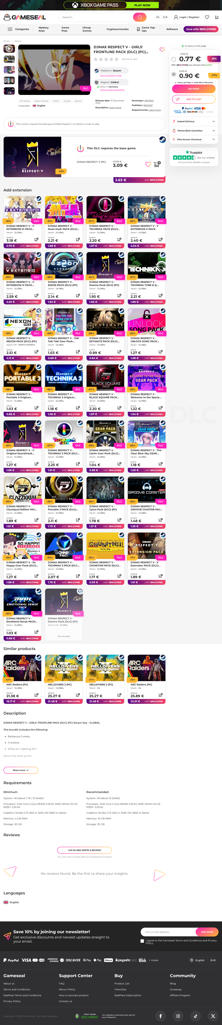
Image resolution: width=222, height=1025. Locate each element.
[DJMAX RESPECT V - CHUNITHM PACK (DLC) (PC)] (105, 546)
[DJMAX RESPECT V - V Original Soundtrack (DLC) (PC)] (22, 433)
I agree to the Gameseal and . (181, 941)
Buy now (193, 88)
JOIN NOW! (207, 932)
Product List (121, 983)
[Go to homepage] (24, 17)
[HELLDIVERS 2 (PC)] (64, 668)
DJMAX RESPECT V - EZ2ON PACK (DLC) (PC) (63, 284)
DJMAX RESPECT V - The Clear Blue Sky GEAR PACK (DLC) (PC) (146, 452)
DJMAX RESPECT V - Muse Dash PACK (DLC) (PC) (62, 227)
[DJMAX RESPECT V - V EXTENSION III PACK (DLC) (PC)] (22, 209)
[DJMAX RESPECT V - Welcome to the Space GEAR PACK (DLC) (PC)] (146, 377)
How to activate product (74, 995)
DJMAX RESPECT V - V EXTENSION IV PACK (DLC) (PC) (20, 284)
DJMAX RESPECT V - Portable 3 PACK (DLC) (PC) (62, 508)
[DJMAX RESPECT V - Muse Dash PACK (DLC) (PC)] (64, 209)
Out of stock (64, 636)
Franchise (120, 989)
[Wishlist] (207, 18)
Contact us (65, 1001)
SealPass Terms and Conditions (22, 995)
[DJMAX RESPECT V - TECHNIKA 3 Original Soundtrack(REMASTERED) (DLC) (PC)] (64, 377)
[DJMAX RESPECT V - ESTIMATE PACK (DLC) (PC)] (105, 321)
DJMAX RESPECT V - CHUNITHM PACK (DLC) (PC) (104, 564)
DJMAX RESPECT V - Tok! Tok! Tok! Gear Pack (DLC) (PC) (63, 340)
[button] (216, 18)
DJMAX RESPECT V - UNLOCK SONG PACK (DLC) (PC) (144, 340)
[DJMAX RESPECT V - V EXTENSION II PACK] (146, 209)
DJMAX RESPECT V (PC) (91, 162)
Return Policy (67, 989)
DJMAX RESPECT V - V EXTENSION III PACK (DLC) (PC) (20, 227)
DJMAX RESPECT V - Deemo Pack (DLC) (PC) (104, 284)
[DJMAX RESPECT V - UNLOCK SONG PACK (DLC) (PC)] (146, 321)
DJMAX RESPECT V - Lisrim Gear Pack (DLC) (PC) (103, 452)
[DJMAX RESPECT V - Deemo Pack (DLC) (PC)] (105, 265)
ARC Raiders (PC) (17, 684)
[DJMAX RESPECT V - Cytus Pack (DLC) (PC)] (105, 489)
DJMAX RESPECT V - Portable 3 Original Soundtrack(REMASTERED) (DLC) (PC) (22, 396)
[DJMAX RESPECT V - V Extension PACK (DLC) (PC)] (146, 546)
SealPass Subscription (127, 995)
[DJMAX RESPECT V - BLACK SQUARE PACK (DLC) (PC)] (105, 377)
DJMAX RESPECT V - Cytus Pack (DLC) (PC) (103, 508)
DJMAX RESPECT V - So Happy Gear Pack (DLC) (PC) (21, 564)
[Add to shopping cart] (157, 164)
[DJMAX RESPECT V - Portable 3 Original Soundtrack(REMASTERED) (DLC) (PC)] (22, 377)
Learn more (115, 107)
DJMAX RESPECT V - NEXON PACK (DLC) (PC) (21, 340)
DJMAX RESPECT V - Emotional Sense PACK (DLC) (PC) (20, 620)
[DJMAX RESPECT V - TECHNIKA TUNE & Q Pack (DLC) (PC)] (146, 265)
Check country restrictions (112, 90)
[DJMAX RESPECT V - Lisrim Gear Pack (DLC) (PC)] (105, 433)
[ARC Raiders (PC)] (22, 668)
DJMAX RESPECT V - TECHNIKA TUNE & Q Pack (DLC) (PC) (144, 284)
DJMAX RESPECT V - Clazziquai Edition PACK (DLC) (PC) (21, 508)
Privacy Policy (12, 1001)
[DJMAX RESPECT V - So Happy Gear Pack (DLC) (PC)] (22, 546)
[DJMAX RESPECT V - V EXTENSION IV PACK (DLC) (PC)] (22, 265)
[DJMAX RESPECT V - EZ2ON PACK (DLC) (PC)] (64, 265)
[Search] (140, 17)
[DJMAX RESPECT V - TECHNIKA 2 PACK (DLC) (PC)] (64, 433)
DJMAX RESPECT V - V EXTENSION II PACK (144, 227)
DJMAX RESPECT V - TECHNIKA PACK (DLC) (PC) (103, 227)
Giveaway (176, 989)
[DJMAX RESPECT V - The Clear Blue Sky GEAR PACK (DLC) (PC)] (146, 433)
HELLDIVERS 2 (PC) (60, 684)
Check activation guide (111, 75)
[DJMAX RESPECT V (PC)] (32, 157)
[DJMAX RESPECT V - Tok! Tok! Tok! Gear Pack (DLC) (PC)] (64, 321)
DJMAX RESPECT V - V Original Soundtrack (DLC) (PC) (20, 452)
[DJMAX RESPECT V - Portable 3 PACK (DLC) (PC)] (64, 489)
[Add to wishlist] (162, 49)
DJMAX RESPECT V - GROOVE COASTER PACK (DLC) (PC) (146, 508)
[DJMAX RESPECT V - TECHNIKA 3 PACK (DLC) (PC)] (64, 546)
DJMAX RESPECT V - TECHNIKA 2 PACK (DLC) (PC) (63, 452)
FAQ (61, 983)
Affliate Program (180, 995)
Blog (173, 983)
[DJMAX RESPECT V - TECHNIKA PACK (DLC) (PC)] (105, 209)
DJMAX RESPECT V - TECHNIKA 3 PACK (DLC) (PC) (63, 564)
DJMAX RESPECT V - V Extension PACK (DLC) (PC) (144, 564)
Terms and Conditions (188, 940)
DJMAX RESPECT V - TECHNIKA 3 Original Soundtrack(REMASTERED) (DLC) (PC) (63, 396)
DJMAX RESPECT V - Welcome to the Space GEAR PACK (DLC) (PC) (145, 396)
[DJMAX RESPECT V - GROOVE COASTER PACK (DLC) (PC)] (146, 489)
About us (8, 983)
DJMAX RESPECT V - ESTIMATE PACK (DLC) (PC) (103, 340)
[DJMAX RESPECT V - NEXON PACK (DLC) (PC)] (22, 321)
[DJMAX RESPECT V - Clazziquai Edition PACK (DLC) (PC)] (22, 489)
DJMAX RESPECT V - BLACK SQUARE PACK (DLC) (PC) (103, 396)
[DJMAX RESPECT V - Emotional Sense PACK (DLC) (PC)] (22, 602)
